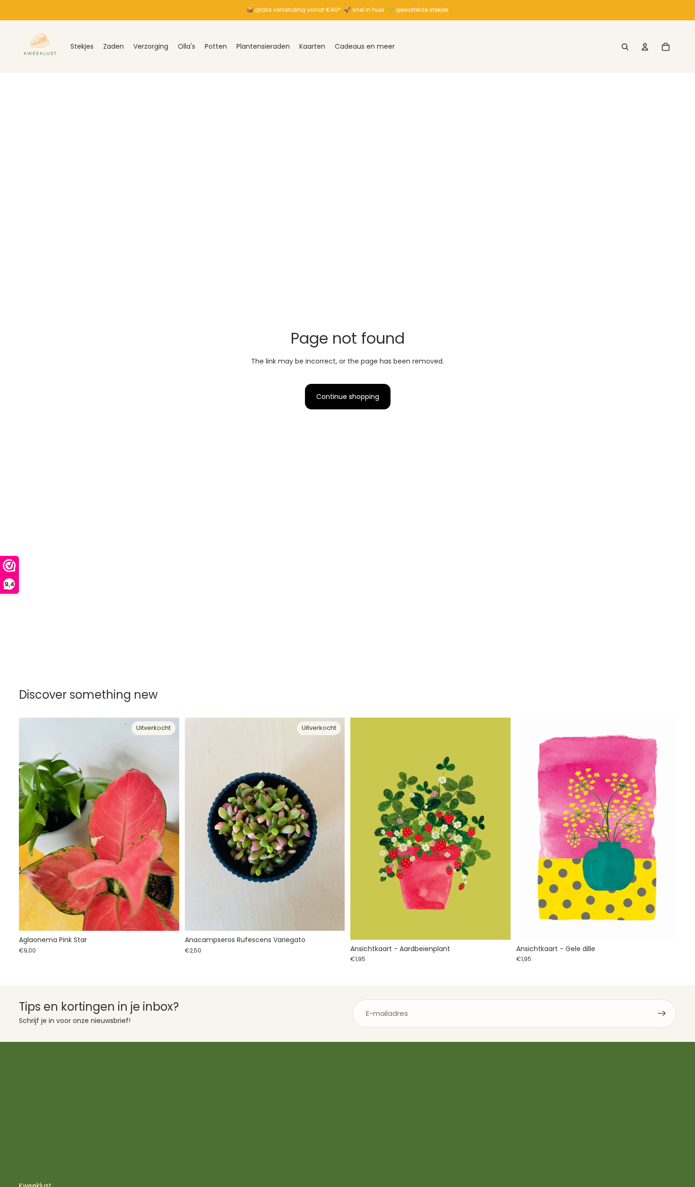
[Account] (644, 46)
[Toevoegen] (495, 925)
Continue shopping (347, 396)
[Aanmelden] (662, 1013)
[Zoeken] (625, 46)
